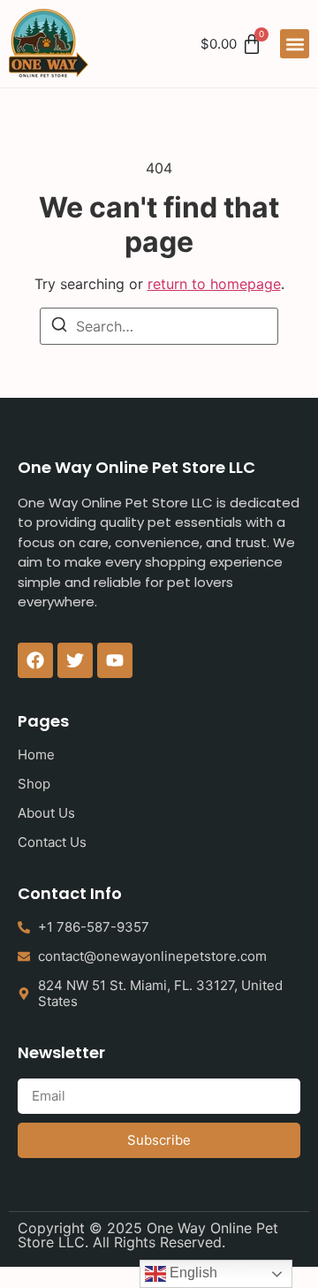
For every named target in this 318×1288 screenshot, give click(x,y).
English (191, 1272)
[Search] (59, 327)
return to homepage (214, 284)
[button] (294, 43)
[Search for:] (159, 326)
